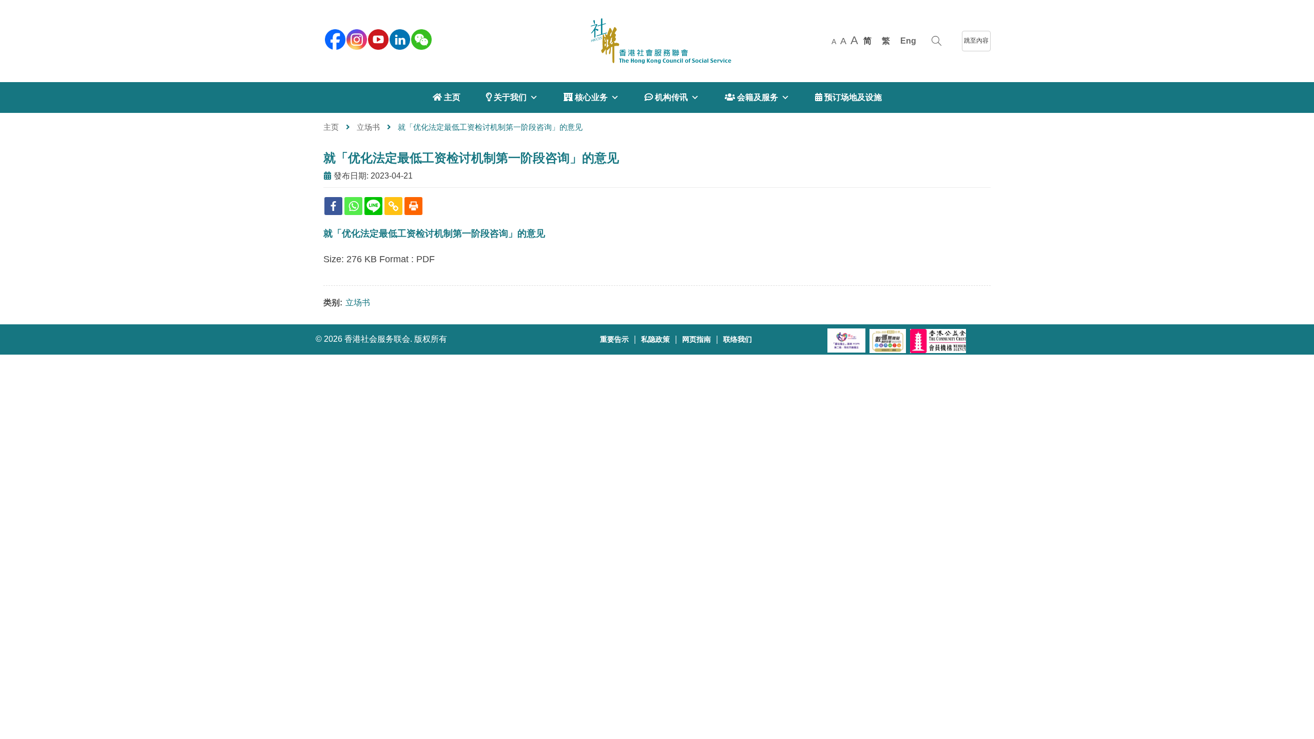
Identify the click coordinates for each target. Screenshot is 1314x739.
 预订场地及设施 (848, 97)
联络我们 (737, 339)
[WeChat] (420, 38)
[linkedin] (399, 38)
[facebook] (334, 38)
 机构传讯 (666, 97)
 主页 (446, 97)
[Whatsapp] (353, 206)
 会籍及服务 (751, 97)
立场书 (368, 127)
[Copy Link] (393, 206)
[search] (936, 41)
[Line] (373, 206)
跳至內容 (976, 40)
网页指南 (696, 339)
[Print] (413, 206)
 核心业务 (586, 97)
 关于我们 (506, 97)
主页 (331, 127)
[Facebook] (333, 206)
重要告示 (614, 339)
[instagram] (355, 38)
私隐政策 (655, 339)
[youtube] (377, 38)
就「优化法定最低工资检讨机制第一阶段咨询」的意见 (471, 158)
